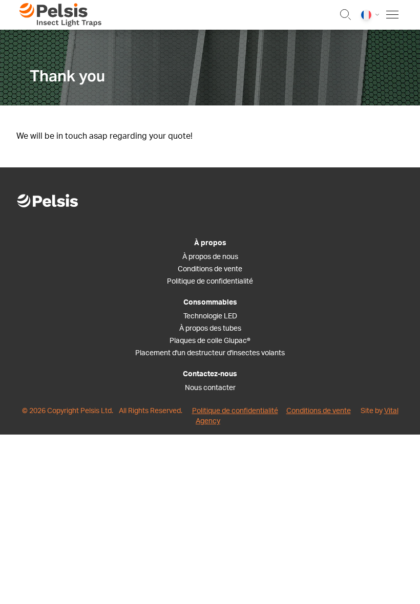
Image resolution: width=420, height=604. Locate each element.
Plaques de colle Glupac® (210, 340)
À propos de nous (210, 257)
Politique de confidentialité (210, 281)
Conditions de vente (210, 269)
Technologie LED (210, 316)
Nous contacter (210, 388)
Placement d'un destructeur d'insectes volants (210, 353)
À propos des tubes (210, 328)
